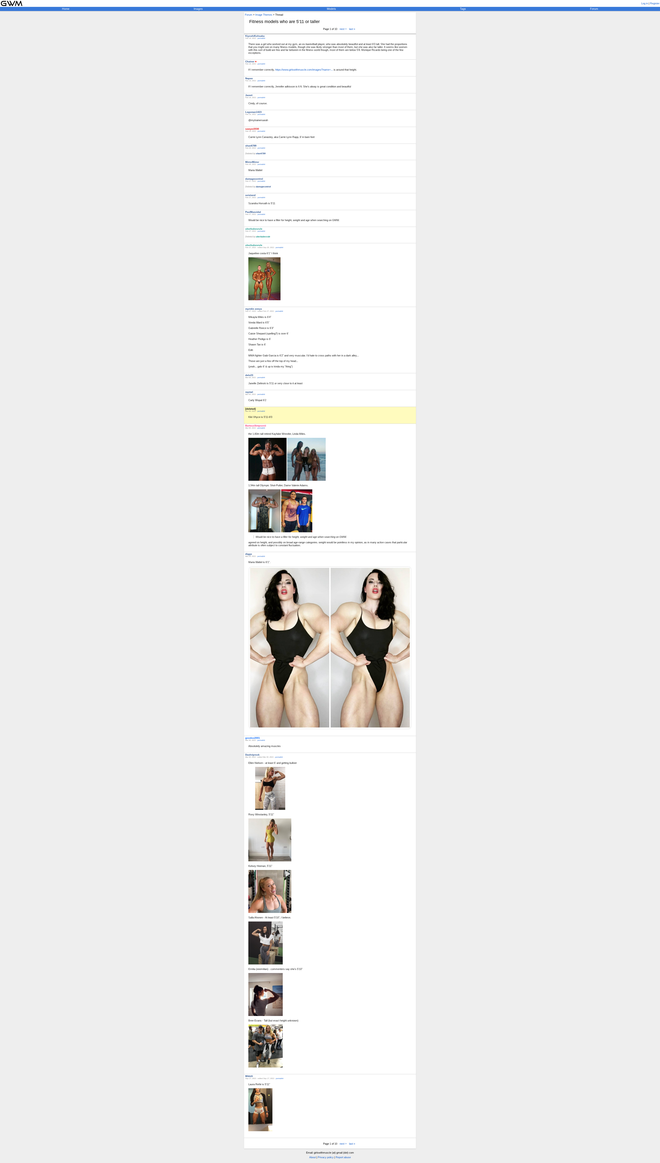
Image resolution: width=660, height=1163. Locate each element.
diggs (248, 554)
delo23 (249, 375)
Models (331, 8)
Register (654, 3)
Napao (249, 78)
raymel (249, 392)
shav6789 (250, 145)
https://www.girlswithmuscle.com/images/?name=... (304, 69)
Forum (594, 8)
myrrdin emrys (253, 308)
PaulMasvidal (253, 212)
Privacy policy (326, 1157)
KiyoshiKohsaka (255, 36)
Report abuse (343, 1157)
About (312, 1157)
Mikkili (249, 1076)
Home (65, 8)
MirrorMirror (252, 162)
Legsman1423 (253, 112)
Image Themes (263, 14)
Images (198, 8)
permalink (261, 38)
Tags (463, 8)
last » (352, 28)
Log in (644, 3)
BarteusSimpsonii (255, 425)
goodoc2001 (252, 738)
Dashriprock (252, 754)
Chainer (249, 61)
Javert (248, 95)
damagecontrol (254, 178)
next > (343, 28)
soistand (250, 195)
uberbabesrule (253, 228)
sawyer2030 (252, 128)
